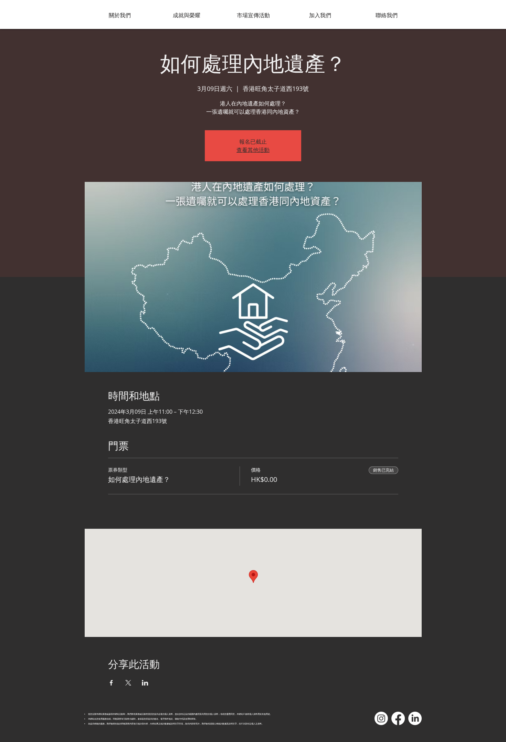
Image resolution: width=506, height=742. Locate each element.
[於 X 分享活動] (128, 683)
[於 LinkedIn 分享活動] (145, 683)
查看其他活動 (253, 150)
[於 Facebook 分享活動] (111, 683)
